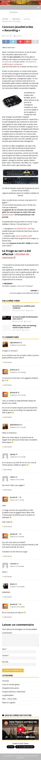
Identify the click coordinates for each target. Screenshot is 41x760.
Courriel (5, 655)
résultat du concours (15, 255)
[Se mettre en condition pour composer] (6, 308)
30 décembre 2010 (19, 310)
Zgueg (12, 454)
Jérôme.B (13, 370)
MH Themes (20, 758)
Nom (4, 649)
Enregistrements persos (10, 688)
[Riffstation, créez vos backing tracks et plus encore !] (6, 328)
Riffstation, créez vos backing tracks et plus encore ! (24, 326)
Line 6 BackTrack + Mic (22, 229)
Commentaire (7, 633)
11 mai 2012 (17, 330)
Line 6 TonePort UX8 (23, 236)
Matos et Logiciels (8, 702)
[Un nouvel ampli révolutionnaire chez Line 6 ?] (6, 318)
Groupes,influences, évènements (13, 692)
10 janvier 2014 (18, 321)
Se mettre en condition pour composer (24, 307)
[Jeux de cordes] (20, 4)
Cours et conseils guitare (11, 684)
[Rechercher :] (20, 12)
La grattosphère (8, 695)
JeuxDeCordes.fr (8, 215)
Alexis (12, 584)
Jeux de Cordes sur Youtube (18, 715)
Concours (5, 681)
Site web (5, 662)
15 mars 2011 (8, 36)
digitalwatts (15, 342)
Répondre (8, 362)
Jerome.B (18, 36)
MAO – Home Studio (9, 699)
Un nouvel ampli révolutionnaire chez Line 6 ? (25, 318)
